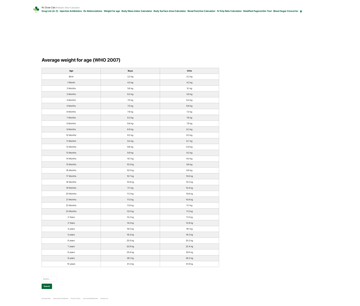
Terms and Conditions (60, 298)
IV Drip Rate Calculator (229, 11)
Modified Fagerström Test (257, 11)
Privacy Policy (75, 298)
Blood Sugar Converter (285, 11)
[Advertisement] (180, 38)
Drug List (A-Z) (50, 11)
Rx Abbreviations (92, 11)
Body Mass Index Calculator (137, 11)
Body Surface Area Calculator (170, 11)
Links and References (90, 298)
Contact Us (104, 298)
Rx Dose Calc (49, 7)
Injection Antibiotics (71, 11)
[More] (301, 11)
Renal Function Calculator (201, 11)
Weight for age (112, 11)
